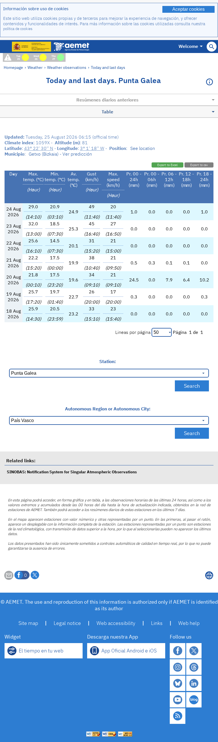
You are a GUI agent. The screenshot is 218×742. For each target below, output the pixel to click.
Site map (28, 623)
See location (142, 148)
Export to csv (199, 165)
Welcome (188, 46)
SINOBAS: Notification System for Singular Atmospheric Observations (72, 471)
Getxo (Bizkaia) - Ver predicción (60, 154)
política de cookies (17, 28)
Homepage (13, 67)
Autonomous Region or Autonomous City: (107, 409)
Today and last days (108, 67)
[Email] (8, 578)
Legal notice (67, 623)
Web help (189, 623)
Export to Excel (167, 165)
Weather (35, 67)
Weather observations (66, 67)
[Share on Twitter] (35, 575)
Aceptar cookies (188, 9)
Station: (107, 361)
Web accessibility (116, 623)
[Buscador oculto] (212, 47)
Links (157, 623)
